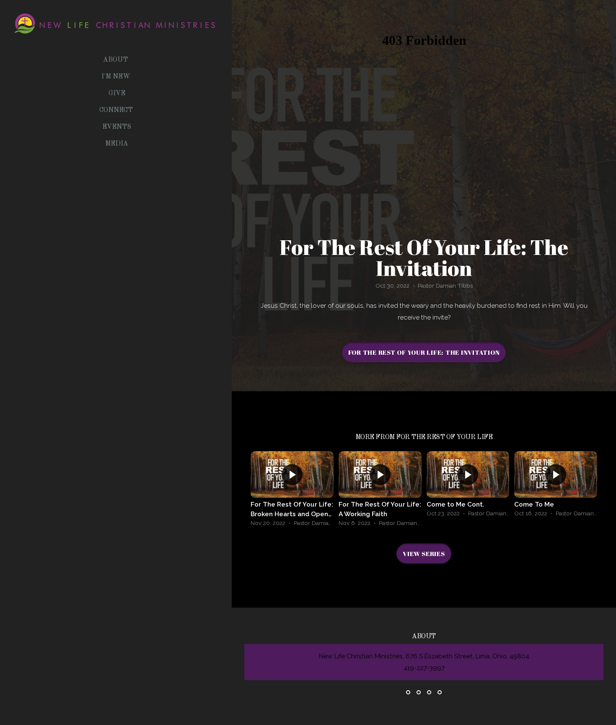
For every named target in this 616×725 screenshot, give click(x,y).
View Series (424, 553)
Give (117, 93)
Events (116, 127)
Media (116, 143)
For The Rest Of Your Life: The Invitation (424, 352)
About (116, 60)
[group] (292, 491)
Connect (117, 110)
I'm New (116, 76)
